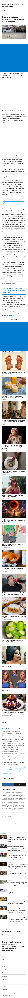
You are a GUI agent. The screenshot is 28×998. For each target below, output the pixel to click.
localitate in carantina (7, 816)
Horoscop (4, 989)
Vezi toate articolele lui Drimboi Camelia (10, 809)
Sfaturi (4, 986)
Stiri (3, 959)
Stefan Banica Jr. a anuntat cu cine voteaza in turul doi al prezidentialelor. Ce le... (17, 839)
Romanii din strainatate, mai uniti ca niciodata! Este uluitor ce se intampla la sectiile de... (17, 875)
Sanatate (4, 983)
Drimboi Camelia (11, 728)
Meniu (4, 10)
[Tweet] (20, 784)
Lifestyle (19, 815)
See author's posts (9, 778)
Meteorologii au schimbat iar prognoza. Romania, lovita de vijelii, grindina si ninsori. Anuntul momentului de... (17, 884)
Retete (4, 979)
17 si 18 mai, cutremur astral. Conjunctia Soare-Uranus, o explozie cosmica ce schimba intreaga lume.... (17, 866)
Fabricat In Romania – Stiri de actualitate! (13, 6)
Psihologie (5, 969)
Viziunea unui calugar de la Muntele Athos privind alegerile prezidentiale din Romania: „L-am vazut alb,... (17, 919)
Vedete (4, 966)
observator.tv (10, 315)
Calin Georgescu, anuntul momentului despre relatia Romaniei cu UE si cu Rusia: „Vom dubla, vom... (17, 848)
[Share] (8, 784)
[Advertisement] (14, 58)
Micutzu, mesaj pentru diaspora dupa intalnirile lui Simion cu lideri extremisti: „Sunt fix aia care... (16, 857)
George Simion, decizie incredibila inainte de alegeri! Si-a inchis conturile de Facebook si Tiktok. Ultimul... (17, 901)
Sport (3, 962)
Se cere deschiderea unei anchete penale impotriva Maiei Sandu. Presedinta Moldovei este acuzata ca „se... (17, 910)
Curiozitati (5, 973)
